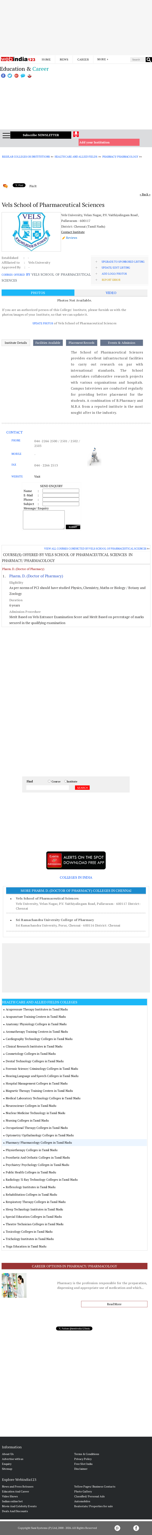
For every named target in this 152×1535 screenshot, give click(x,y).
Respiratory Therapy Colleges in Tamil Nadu (36, 1202)
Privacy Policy (83, 1459)
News (64, 59)
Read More (114, 1304)
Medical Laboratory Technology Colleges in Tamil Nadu (43, 1098)
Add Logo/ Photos (114, 273)
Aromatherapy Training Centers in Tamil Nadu (37, 1032)
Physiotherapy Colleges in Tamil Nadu (31, 1150)
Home (46, 59)
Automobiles (82, 1501)
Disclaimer (80, 1469)
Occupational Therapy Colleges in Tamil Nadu (37, 1128)
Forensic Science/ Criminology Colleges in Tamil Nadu (42, 1069)
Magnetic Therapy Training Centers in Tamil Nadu (39, 1091)
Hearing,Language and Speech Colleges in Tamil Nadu (42, 1076)
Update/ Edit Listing (116, 267)
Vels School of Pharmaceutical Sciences (47, 898)
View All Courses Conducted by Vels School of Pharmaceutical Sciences (95, 548)
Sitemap (7, 1469)
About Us (8, 1454)
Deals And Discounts (15, 1511)
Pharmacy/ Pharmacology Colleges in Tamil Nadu (39, 1142)
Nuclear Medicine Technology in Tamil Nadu (35, 1113)
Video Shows (10, 1496)
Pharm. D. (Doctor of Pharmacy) (23, 569)
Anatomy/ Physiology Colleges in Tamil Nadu (36, 1024)
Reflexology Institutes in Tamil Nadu (30, 1187)
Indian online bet (12, 1501)
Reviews (71, 238)
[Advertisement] (76, 27)
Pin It (33, 186)
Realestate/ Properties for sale (93, 1506)
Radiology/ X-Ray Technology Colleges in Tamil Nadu (41, 1179)
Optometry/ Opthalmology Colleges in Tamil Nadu (39, 1135)
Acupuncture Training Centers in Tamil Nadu (36, 1017)
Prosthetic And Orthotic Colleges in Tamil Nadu (38, 1157)
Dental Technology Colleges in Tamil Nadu (34, 1061)
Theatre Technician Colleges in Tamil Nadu (34, 1224)
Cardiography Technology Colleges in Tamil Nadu (39, 1039)
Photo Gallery (83, 1491)
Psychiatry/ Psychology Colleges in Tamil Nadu (37, 1165)
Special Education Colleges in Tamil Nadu (34, 1217)
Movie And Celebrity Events (19, 1506)
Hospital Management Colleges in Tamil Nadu (36, 1083)
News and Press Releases (17, 1486)
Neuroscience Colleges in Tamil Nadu (31, 1106)
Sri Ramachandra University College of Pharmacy (55, 920)
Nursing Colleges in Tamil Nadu (27, 1120)
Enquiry (6, 1464)
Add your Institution (94, 142)
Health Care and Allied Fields (76, 156)
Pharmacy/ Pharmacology (120, 156)
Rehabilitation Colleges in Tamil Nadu (31, 1194)
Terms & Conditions (86, 1454)
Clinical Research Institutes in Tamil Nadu (34, 1046)
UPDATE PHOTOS (43, 323)
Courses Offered (13, 274)
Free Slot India (83, 1464)
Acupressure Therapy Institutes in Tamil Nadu (37, 1009)
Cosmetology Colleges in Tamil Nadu (31, 1054)
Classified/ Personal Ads (89, 1496)
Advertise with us (12, 1459)
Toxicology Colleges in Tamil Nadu (29, 1232)
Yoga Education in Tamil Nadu (26, 1246)
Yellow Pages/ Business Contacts (94, 1486)
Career (83, 59)
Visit (37, 476)
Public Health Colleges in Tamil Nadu (31, 1172)
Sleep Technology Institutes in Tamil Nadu (34, 1209)
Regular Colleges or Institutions (26, 156)
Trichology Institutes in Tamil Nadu (30, 1239)
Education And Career (15, 1491)
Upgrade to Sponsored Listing (123, 261)
